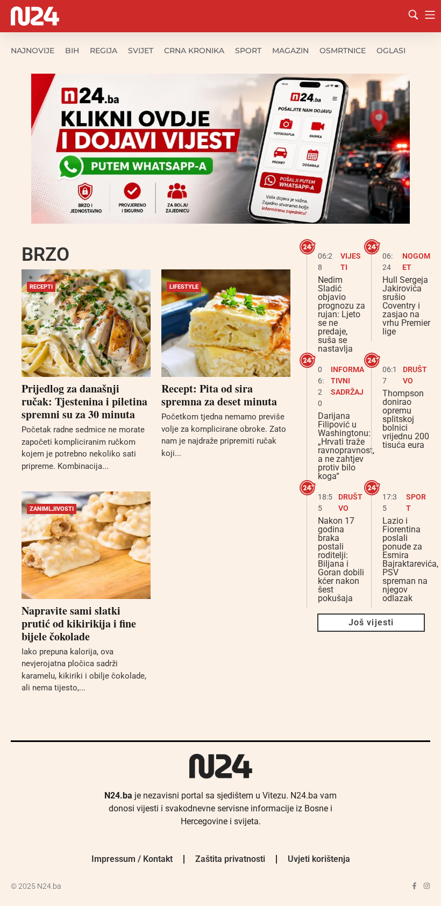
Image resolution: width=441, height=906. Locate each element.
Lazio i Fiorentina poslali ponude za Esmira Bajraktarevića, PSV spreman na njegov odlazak (410, 559)
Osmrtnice (342, 50)
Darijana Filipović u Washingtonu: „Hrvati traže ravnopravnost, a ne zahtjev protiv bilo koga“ (346, 446)
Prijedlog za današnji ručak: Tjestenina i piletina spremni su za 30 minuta (84, 401)
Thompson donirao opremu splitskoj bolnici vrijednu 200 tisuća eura (405, 419)
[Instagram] (426, 885)
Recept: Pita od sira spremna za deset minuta (219, 395)
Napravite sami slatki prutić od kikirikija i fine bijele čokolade (79, 623)
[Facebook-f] (414, 885)
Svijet (140, 50)
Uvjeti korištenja (319, 859)
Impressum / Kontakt (132, 859)
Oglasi (391, 50)
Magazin (290, 50)
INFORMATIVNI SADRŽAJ (347, 380)
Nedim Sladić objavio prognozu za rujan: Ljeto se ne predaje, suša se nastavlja (341, 314)
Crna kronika (194, 50)
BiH (72, 50)
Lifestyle (183, 286)
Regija (103, 50)
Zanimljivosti (52, 508)
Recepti (41, 286)
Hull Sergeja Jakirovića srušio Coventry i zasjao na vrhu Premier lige (406, 306)
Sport (248, 50)
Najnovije (32, 50)
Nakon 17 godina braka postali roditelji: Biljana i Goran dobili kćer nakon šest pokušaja (341, 559)
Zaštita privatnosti (230, 859)
